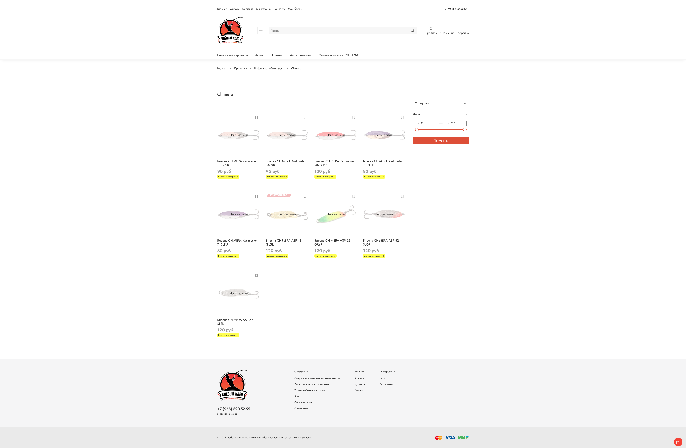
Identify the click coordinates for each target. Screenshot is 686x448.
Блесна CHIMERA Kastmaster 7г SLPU (237, 242)
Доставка (247, 9)
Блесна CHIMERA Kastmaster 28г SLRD (334, 163)
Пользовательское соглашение (311, 384)
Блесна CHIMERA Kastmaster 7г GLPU (383, 163)
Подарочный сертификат (232, 55)
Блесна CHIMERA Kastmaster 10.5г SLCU (237, 163)
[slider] (416, 129)
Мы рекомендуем (300, 55)
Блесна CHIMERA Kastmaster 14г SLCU (285, 163)
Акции (259, 55)
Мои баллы (295, 9)
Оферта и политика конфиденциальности (317, 378)
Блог (297, 396)
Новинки (276, 55)
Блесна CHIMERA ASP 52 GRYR (332, 242)
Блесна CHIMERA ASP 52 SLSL (235, 321)
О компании (264, 9)
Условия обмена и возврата (309, 390)
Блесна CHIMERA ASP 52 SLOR (381, 242)
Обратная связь (303, 402)
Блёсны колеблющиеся (269, 68)
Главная (222, 9)
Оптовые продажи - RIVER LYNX (339, 55)
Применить (441, 141)
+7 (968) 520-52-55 (455, 9)
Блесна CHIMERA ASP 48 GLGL (284, 242)
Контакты (279, 9)
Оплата (234, 9)
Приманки (240, 68)
